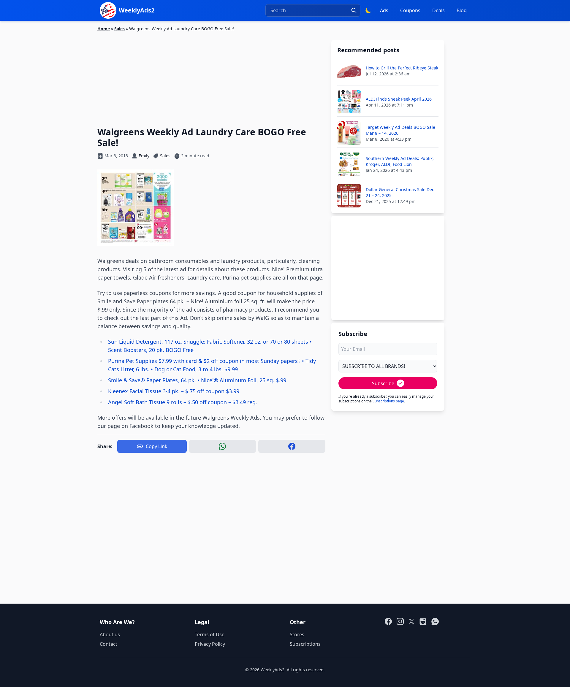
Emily (144, 155)
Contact (108, 644)
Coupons (410, 10)
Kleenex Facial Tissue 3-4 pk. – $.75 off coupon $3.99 (173, 391)
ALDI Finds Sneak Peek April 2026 (399, 99)
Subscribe (383, 383)
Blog (462, 10)
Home (103, 28)
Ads (384, 10)
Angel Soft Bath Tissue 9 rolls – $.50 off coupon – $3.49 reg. (182, 402)
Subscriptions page (388, 401)
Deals (438, 10)
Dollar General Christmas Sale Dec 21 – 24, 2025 (400, 192)
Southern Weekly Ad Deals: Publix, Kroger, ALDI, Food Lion (400, 161)
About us (110, 634)
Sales (119, 28)
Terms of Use (209, 634)
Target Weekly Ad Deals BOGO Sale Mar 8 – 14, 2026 (400, 130)
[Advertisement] (211, 75)
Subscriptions (305, 644)
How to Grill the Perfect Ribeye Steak (402, 68)
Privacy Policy (210, 644)
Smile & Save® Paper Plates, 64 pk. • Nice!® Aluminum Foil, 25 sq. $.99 (197, 380)
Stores (297, 634)
